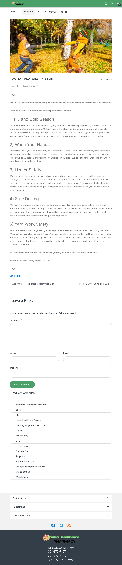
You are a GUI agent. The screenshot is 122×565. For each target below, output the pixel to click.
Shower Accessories (25, 461)
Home (12, 11)
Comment (16, 320)
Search (105, 3)
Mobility (19, 430)
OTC (18, 441)
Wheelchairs (22, 477)
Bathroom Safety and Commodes (31, 404)
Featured (28, 11)
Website (14, 368)
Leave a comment (105, 79)
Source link (15, 275)
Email (67, 353)
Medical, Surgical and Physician (31, 425)
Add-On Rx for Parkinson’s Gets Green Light (32, 283)
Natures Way (22, 435)
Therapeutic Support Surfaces (30, 466)
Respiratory (21, 456)
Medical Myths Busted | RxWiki (95, 283)
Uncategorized (23, 472)
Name (13, 353)
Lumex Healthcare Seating (28, 420)
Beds (18, 410)
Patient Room (22, 446)
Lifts (17, 415)
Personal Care (22, 451)
